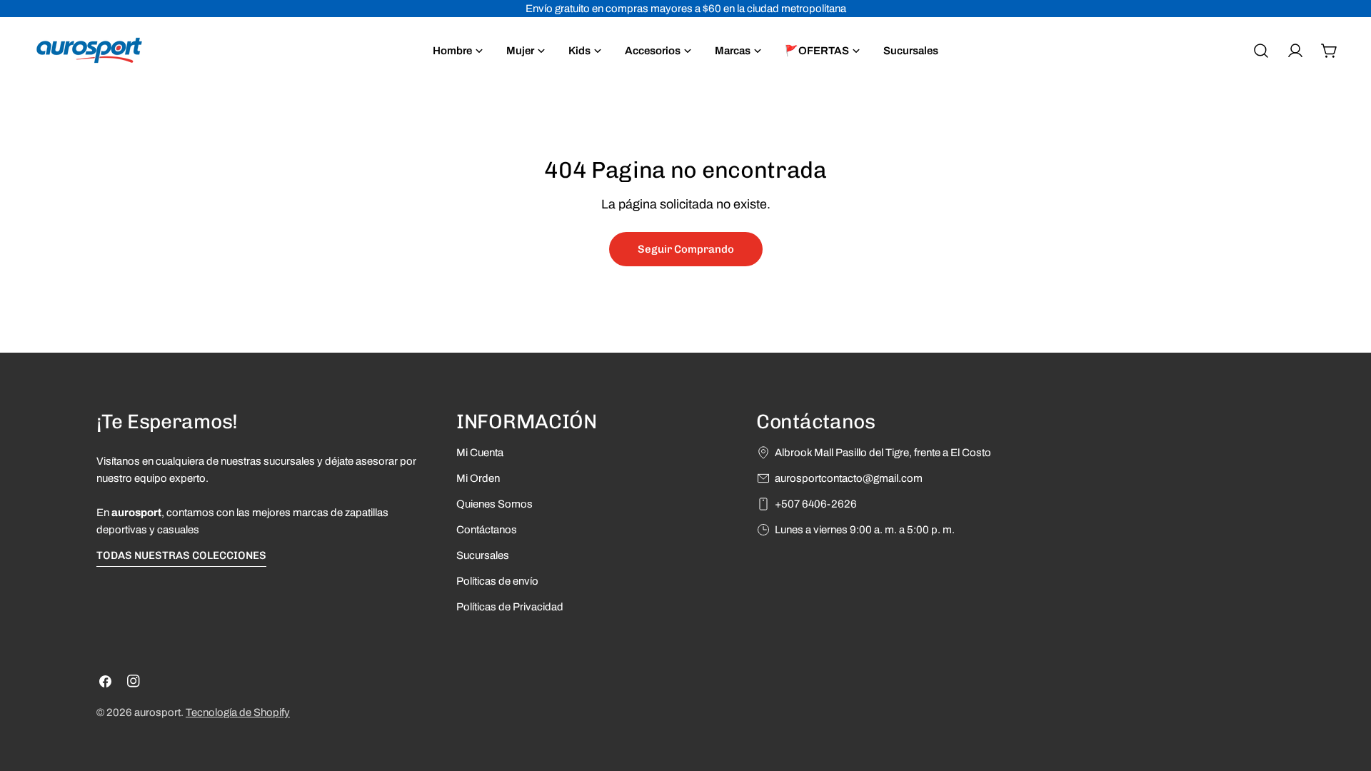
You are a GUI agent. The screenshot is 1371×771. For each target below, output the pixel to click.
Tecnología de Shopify (238, 712)
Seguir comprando (686, 249)
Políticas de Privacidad (509, 607)
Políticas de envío (497, 581)
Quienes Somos (494, 504)
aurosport (157, 712)
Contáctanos (486, 529)
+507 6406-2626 (816, 504)
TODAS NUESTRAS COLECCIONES (181, 555)
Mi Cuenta (479, 452)
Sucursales (482, 555)
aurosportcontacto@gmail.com (849, 478)
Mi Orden (478, 478)
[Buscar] (1261, 50)
